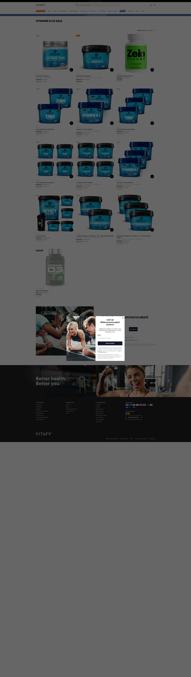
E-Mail (99, 335)
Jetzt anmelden (110, 343)
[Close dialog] (123, 318)
